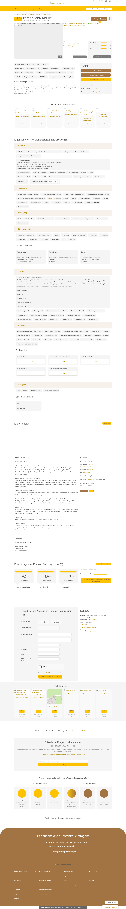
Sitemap (16, 898)
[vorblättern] (58, 41)
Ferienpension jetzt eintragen (64, 852)
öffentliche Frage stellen (63, 764)
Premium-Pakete (43, 894)
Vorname (23, 645)
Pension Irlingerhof (71, 114)
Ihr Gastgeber (21, 385)
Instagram (91, 880)
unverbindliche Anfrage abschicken (50, 676)
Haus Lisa (71, 693)
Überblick (21, 146)
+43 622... (88, 89)
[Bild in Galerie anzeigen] (75, 32)
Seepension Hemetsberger (87, 119)
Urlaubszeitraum (25, 621)
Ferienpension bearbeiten (46, 885)
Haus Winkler (104, 693)
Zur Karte (84, 624)
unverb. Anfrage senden (96, 79)
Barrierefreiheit (112, 902)
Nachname (24, 649)
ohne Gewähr (72, 731)
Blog (40, 8)
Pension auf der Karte (88, 86)
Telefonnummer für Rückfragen (26, 660)
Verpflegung (22, 213)
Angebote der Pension (96, 75)
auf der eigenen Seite (88, 802)
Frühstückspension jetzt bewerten (96, 580)
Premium (108, 106)
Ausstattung (22, 188)
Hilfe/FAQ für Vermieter (45, 876)
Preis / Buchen (99, 19)
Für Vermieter (18, 876)
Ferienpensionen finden (22, 8)
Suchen (110, 9)
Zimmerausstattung (25, 229)
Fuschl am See (88, 467)
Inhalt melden (85, 731)
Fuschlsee (89, 479)
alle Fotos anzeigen (80, 57)
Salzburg (90, 469)
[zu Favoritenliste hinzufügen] (16, 24)
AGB (65, 880)
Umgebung (22, 325)
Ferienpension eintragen (45, 889)
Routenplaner (107, 423)
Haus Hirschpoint (55, 116)
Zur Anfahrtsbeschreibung (89, 627)
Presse (16, 885)
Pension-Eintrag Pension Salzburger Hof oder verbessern (71, 803)
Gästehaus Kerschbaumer (103, 115)
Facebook (91, 876)
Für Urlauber (17, 880)
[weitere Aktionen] (110, 19)
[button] (38, 41)
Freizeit (21, 272)
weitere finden (38, 802)
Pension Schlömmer (55, 707)
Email (22, 654)
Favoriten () (111, 907)
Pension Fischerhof (39, 116)
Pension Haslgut (87, 693)
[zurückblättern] (18, 41)
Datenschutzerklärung (46, 672)
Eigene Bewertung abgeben (104, 564)
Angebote (34, 8)
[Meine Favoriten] (52, 8)
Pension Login (96, 1)
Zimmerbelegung (26, 627)
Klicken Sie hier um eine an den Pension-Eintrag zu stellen (64, 754)
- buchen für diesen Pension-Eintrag (104, 802)
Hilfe (102, 1)
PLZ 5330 (90, 464)
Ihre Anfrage (24, 639)
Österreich (87, 472)
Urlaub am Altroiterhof (22, 116)
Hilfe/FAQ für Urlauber (45, 880)
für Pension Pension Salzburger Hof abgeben (21, 803)
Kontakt (92, 490)
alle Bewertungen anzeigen (102, 56)
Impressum (67, 876)
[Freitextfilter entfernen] (107, 9)
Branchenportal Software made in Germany (50, 907)
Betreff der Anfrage (26, 634)
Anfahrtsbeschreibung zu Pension (91, 84)
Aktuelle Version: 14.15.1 (79, 907)
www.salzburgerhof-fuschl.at (96, 92)
